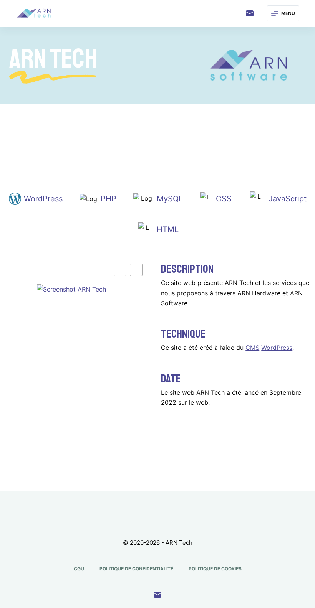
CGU (79, 569)
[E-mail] (250, 13)
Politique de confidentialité (136, 569)
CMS (252, 347)
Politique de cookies (215, 569)
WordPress (276, 347)
